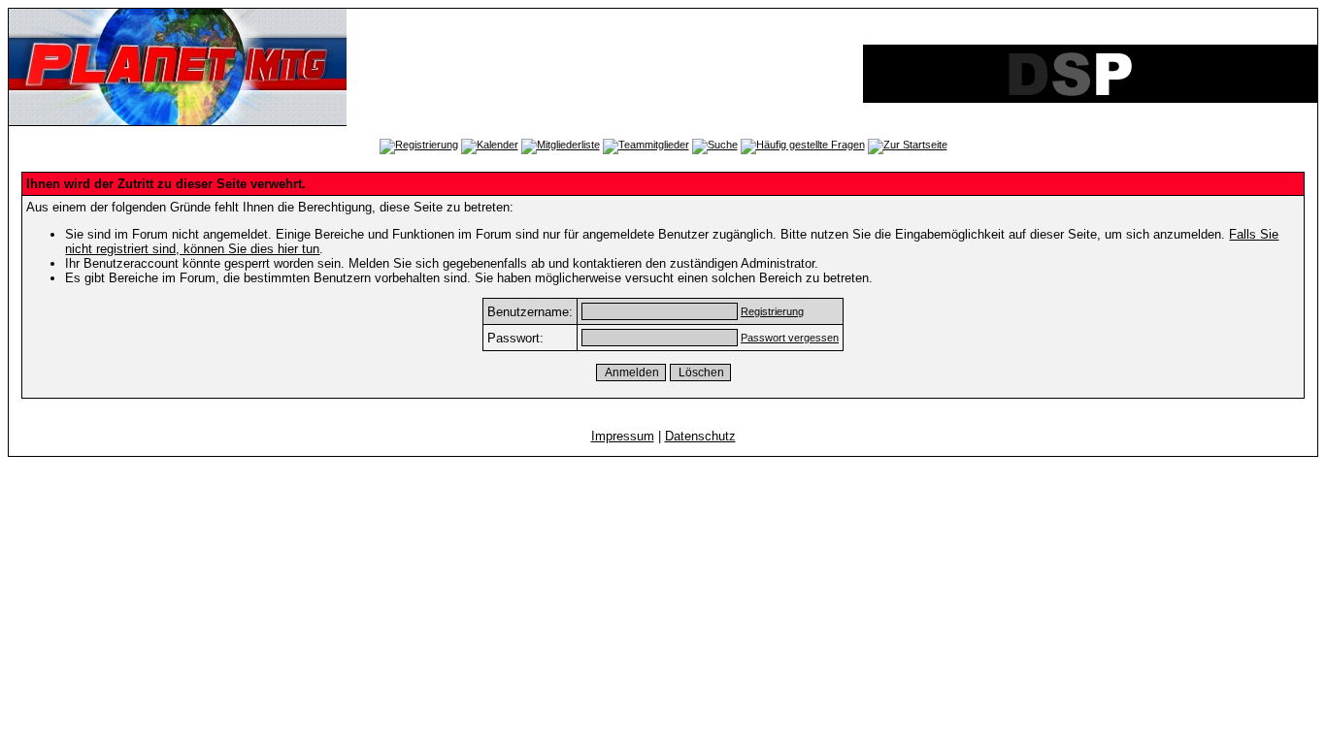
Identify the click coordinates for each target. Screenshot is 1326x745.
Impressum (622, 436)
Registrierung (772, 311)
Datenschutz (700, 436)
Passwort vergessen (790, 337)
